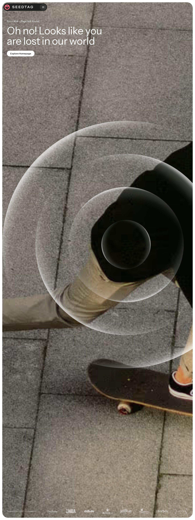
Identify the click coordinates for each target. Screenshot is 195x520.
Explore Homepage (20, 53)
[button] (43, 7)
